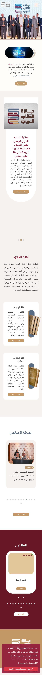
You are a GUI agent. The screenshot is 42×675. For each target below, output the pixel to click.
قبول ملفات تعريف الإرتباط (20, 669)
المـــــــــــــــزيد (21, 83)
